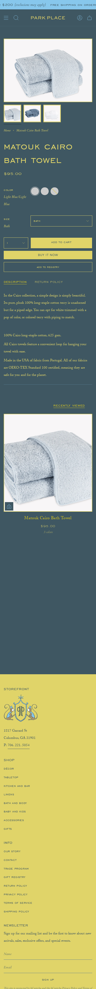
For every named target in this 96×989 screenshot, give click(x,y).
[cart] (89, 17)
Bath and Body (15, 803)
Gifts (8, 829)
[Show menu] (6, 17)
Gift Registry (15, 877)
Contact (10, 860)
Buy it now (48, 255)
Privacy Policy (15, 894)
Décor (9, 768)
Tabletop (11, 777)
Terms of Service (18, 903)
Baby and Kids (15, 811)
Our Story (12, 851)
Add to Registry (48, 267)
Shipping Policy (16, 911)
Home (7, 130)
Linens (9, 794)
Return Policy (15, 886)
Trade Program (16, 868)
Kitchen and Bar (17, 786)
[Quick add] (9, 506)
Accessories (14, 820)
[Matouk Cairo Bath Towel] (48, 463)
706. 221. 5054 (19, 746)
